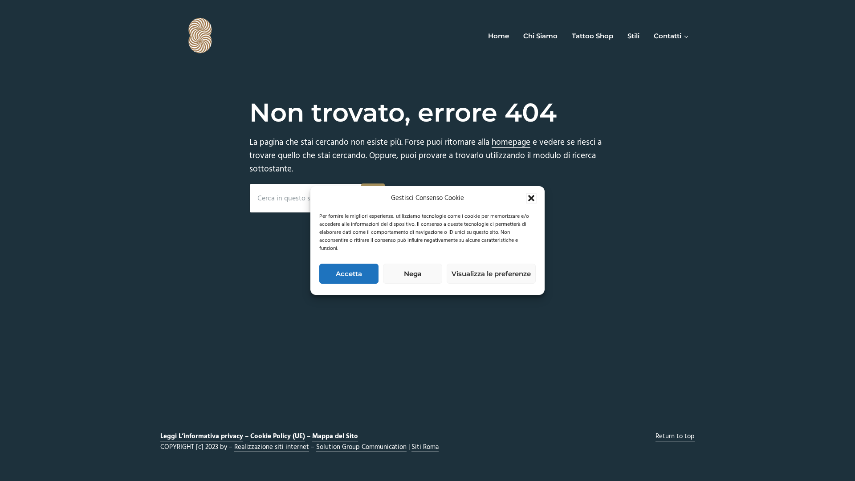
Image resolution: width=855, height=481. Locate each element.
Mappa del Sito (335, 436)
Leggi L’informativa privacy (201, 436)
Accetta (349, 273)
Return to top (675, 436)
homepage (511, 142)
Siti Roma (425, 447)
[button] (531, 198)
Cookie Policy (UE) (277, 436)
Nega (413, 273)
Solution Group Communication (361, 447)
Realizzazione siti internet (271, 447)
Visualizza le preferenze (491, 273)
